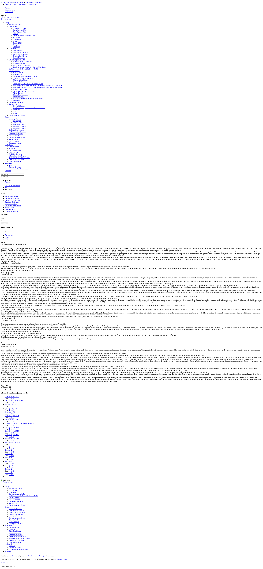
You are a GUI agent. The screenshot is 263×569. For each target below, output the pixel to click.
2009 (12, 452)
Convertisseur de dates (20, 54)
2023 (12, 406)
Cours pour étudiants (15, 143)
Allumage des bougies (20, 52)
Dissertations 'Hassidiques (17, 156)
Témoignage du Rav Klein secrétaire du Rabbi (28, 84)
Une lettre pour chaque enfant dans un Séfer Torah (29, 67)
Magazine (12, 148)
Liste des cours (14, 141)
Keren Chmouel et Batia (17, 115)
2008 (12, 456)
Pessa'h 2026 (17, 43)
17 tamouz (16, 110)
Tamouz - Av (13, 104)
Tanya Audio (17, 122)
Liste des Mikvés (14, 100)
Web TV (12, 165)
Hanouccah (17, 37)
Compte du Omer (18, 45)
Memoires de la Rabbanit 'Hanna (19, 158)
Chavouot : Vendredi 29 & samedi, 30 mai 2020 (20, 423)
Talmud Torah (13, 139)
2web (13, 556)
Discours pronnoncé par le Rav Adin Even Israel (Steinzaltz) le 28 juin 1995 (37, 87)
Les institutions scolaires (17, 137)
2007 (12, 459)
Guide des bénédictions (16, 102)
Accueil (7, 8)
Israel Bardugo (39, 556)
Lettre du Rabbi (18, 74)
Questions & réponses (16, 134)
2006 (12, 463)
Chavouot (16, 47)
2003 (12, 471)
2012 (12, 448)
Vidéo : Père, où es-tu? (20, 95)
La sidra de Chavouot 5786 (14, 400)
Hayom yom (17, 121)
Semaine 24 (9, 465)
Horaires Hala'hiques (35, 2)
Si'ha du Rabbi (18, 73)
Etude (7, 117)
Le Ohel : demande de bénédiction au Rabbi (23, 69)
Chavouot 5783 (10, 412)
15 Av (15, 113)
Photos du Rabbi (18, 97)
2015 (12, 440)
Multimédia (8, 163)
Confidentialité (5, 563)
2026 (12, 399)
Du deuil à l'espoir (19, 106)
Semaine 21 (9, 457)
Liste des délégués (15, 135)
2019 (12, 429)
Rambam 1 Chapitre (19, 126)
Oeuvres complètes (15, 152)
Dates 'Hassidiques (19, 58)
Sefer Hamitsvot (18, 124)
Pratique (7, 23)
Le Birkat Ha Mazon (15, 154)
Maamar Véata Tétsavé (20, 80)
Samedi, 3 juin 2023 (11, 404)
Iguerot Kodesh (14, 147)
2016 (12, 437)
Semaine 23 (9, 450)
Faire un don (9, 12)
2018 (12, 433)
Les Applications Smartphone (18, 169)
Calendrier (12, 48)
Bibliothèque (9, 145)
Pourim (15, 41)
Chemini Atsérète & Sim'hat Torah (24, 36)
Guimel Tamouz (14, 71)
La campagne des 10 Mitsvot (22, 61)
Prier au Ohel (17, 82)
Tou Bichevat (17, 39)
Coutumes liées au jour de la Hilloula (25, 76)
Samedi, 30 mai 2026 (12, 397)
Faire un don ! (7, 19)
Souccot (15, 34)
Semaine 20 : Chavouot (12, 442)
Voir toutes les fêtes (19, 28)
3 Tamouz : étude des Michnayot (23, 78)
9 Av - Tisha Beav (19, 111)
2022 (12, 418)
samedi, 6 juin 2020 (11, 419)
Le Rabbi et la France (20, 89)
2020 (12, 421)
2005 (12, 467)
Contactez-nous (10, 10)
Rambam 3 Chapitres (20, 128)
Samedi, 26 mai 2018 (12, 431)
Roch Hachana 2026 (20, 30)
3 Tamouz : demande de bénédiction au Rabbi (28, 98)
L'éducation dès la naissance (22, 65)
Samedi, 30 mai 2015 (12, 438)
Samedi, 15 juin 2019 (12, 427)
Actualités (8, 171)
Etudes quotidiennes (15, 119)
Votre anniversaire (19, 63)
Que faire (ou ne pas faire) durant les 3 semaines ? (29, 108)
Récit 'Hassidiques (15, 150)
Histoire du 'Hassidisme (16, 160)
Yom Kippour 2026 (19, 32)
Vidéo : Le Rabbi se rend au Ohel (24, 91)
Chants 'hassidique (15, 161)
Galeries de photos (15, 167)
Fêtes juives (13, 26)
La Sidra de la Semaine (16, 130)
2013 (12, 444)
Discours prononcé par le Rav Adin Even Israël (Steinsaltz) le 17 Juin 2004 (37, 85)
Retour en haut (7, 482)
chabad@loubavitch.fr (60, 559)
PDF (6, 239)
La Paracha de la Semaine (17, 132)
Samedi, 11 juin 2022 (12, 416)
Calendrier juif (17, 50)
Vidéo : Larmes (18, 93)
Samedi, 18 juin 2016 (12, 435)
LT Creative (30, 556)
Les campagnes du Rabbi (17, 60)
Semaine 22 (9, 446)
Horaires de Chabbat (15, 24)
